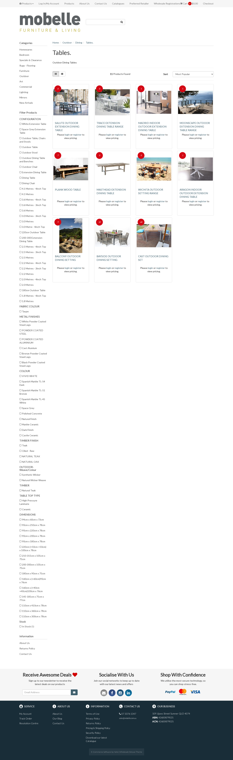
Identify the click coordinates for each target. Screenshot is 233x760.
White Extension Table (34, 123)
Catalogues (118, 3)
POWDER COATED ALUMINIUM (31, 341)
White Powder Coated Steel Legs (32, 323)
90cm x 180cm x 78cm (33, 541)
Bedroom (24, 54)
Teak (24, 445)
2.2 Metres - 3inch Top (34, 268)
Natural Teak (29, 490)
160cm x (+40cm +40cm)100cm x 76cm (31, 589)
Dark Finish (28, 429)
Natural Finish (29, 419)
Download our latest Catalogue (96, 739)
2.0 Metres (28, 284)
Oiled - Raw (28, 450)
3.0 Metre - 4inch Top (33, 226)
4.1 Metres (28, 194)
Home (56, 42)
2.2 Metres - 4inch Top (34, 263)
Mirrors (23, 97)
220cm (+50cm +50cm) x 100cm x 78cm (32, 548)
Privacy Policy (93, 718)
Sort (165, 74)
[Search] (122, 22)
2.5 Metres (28, 257)
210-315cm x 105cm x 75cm (32, 557)
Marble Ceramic (30, 424)
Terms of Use (92, 713)
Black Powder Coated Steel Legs (32, 364)
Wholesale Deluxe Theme (130, 752)
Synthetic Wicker (31, 474)
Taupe (25, 311)
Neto (116, 752)
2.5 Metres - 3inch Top (34, 252)
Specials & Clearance (30, 60)
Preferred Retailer (139, 3)
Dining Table (28, 177)
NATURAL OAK (30, 461)
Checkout (208, 3)
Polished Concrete (32, 413)
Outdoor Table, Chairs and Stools (32, 140)
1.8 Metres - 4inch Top (34, 295)
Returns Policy (27, 648)
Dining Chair (28, 183)
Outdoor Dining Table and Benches (32, 160)
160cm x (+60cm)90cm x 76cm (32, 580)
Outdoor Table (30, 147)
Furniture (24, 70)
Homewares (25, 49)
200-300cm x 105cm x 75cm (32, 566)
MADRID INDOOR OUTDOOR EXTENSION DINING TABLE (152, 126)
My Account (25, 713)
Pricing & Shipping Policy (98, 728)
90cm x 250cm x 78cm (33, 525)
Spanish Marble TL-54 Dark (32, 383)
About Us (84, 3)
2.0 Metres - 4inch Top (34, 279)
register (77, 134)
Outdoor (24, 76)
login (67, 134)
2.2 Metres (28, 273)
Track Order (25, 718)
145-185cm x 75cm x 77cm (31, 598)
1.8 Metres (28, 301)
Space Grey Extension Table (32, 131)
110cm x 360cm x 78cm (34, 610)
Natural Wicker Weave (34, 480)
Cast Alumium (29, 348)
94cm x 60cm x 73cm (33, 519)
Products (26, 3)
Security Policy (93, 732)
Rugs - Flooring (27, 65)
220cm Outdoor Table (33, 232)
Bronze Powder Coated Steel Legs (33, 355)
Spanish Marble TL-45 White (32, 401)
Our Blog (57, 718)
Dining (78, 42)
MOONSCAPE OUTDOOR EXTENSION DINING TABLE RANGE (195, 126)
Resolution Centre (28, 723)
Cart (190, 3)
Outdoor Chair (30, 166)
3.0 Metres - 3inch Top (34, 215)
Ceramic (26, 509)
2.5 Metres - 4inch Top (34, 246)
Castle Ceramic (30, 435)
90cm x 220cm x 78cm (33, 530)
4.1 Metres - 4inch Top (34, 188)
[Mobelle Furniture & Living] (50, 21)
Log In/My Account (49, 3)
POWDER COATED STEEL (31, 332)
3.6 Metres (28, 210)
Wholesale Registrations (167, 3)
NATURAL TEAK (31, 456)
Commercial (25, 86)
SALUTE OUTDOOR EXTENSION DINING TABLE (67, 126)
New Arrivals (26, 102)
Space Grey (28, 408)
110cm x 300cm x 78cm (34, 616)
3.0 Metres (28, 221)
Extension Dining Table (34, 172)
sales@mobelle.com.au (127, 718)
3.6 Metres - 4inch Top (34, 199)
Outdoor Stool (30, 152)
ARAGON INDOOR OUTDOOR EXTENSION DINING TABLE (194, 193)
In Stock (28, 626)
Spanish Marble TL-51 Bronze (32, 392)
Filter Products (28, 112)
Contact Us (101, 3)
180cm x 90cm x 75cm (33, 573)
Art (21, 81)
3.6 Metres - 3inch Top (34, 205)
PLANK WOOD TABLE (68, 189)
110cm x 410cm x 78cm (34, 605)
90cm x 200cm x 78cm (33, 535)
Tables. (89, 42)
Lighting (23, 92)
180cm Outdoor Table (33, 290)
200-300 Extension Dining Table (30, 239)
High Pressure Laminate (28, 502)
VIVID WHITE (29, 376)
